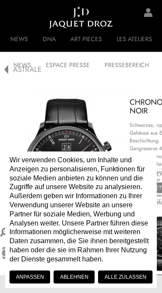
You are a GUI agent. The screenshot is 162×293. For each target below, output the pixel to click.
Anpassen (30, 277)
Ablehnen (74, 277)
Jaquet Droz (13, 17)
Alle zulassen (125, 277)
